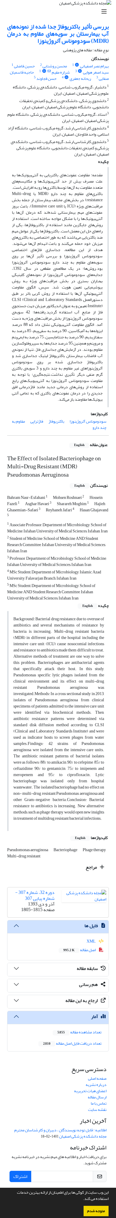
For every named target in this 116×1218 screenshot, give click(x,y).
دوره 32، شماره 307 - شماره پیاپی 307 (34, 895)
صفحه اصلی (97, 1078)
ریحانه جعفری (80, 78)
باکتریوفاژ (56, 421)
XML (91, 941)
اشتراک (20, 1176)
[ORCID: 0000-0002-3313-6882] (66, 77)
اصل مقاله (79, 950)
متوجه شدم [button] (96, 1210)
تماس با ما (98, 1103)
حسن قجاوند (46, 78)
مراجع (92, 867)
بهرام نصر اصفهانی (94, 66)
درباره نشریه (96, 1085)
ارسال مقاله (97, 1097)
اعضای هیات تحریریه (90, 1091)
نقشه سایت (97, 1110)
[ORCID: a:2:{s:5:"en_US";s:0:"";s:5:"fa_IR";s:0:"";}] (80, 71)
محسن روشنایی (55, 66)
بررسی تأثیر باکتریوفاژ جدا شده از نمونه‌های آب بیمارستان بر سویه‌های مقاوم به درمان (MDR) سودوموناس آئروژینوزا (58, 34)
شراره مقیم (61, 72)
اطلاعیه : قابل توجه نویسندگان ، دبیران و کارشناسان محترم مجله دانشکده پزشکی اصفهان (60, 1133)
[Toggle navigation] (59, 11)
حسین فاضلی (24, 66)
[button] (81, 1199)
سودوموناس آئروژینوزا (88, 421)
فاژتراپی (36, 421)
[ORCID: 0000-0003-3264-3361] (77, 65)
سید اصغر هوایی (96, 72)
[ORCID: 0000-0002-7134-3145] (44, 71)
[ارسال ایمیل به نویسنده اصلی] (49, 71)
